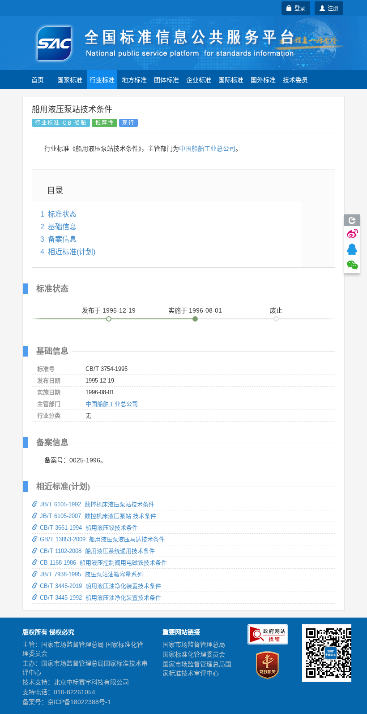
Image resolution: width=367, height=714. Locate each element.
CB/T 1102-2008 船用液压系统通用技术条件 (97, 551)
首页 (37, 79)
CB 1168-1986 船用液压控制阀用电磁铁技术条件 (103, 562)
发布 (109, 310)
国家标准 (69, 79)
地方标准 (134, 79)
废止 (276, 310)
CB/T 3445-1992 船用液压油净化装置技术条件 (100, 597)
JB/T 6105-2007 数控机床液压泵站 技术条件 (98, 516)
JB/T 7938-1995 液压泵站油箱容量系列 (91, 574)
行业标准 (102, 79)
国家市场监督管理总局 (193, 644)
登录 (298, 8)
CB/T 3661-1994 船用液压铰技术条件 (89, 527)
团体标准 (166, 79)
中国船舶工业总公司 (207, 148)
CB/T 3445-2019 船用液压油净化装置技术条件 (100, 586)
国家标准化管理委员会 (193, 654)
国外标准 (263, 79)
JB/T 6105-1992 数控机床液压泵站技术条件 (97, 504)
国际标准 (230, 79)
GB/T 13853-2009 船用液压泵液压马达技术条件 (102, 539)
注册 (331, 8)
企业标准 (198, 79)
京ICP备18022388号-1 (79, 701)
